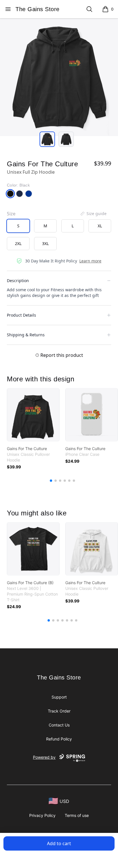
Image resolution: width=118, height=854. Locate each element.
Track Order (59, 711)
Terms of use (77, 815)
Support (59, 697)
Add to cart (59, 843)
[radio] (18, 225)
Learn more (90, 261)
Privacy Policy (42, 815)
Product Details (21, 315)
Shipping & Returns (26, 334)
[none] (93, 213)
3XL (45, 243)
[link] (33, 414)
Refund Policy (59, 738)
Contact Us (59, 725)
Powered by (44, 757)
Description (18, 280)
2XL (18, 243)
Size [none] (11, 214)
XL (100, 225)
